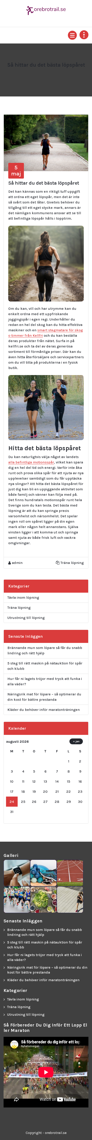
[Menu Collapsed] (72, 35)
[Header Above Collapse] (83, 34)
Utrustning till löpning (26, 618)
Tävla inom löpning (23, 597)
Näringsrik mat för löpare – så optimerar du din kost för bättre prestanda (44, 697)
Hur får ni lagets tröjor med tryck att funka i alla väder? (44, 681)
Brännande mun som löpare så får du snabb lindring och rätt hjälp (44, 650)
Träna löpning (72, 563)
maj (16, 170)
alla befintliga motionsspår (31, 462)
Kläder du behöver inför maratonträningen (43, 710)
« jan (76, 741)
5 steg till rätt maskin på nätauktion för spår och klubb (44, 666)
